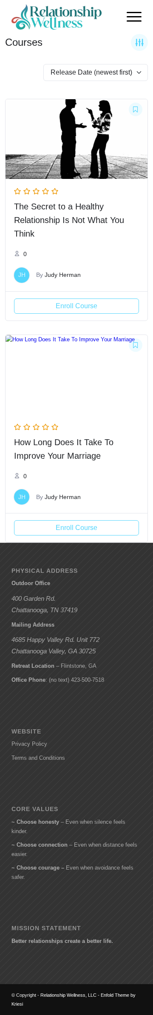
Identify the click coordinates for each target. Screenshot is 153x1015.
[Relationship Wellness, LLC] (63, 17)
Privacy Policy (29, 744)
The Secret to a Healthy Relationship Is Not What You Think (69, 220)
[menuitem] (130, 17)
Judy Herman (63, 274)
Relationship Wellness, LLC (68, 995)
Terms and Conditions (38, 758)
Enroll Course (76, 306)
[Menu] (130, 17)
